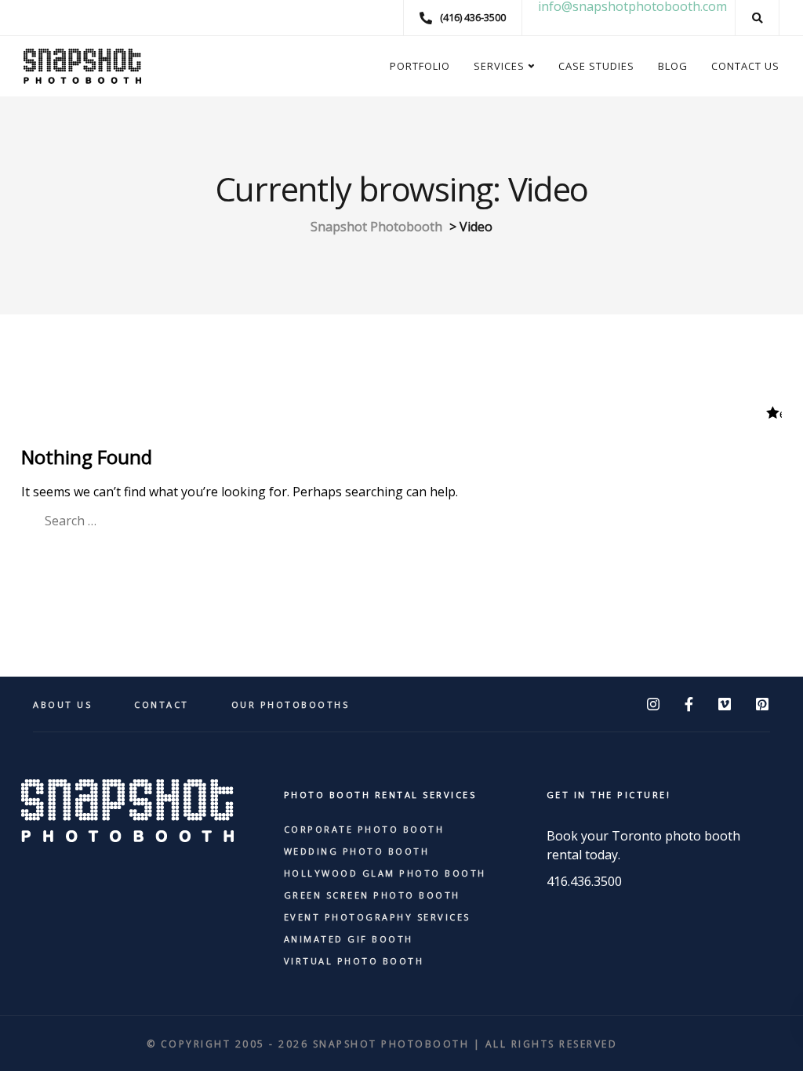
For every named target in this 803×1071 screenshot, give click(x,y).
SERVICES (499, 66)
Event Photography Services (377, 917)
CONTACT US (745, 66)
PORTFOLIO (420, 66)
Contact (161, 704)
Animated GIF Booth (348, 939)
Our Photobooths (290, 704)
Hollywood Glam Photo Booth (385, 873)
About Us (62, 704)
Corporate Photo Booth (364, 829)
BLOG (673, 66)
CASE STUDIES (596, 66)
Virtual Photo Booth (354, 961)
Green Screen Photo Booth (372, 895)
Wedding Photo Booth (357, 851)
